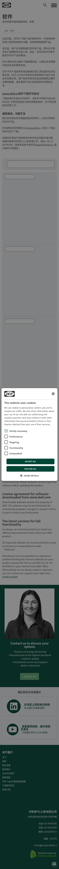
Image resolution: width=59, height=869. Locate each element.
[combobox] (53, 393)
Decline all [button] (30, 469)
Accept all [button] (30, 461)
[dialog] (29, 434)
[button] (29, 475)
